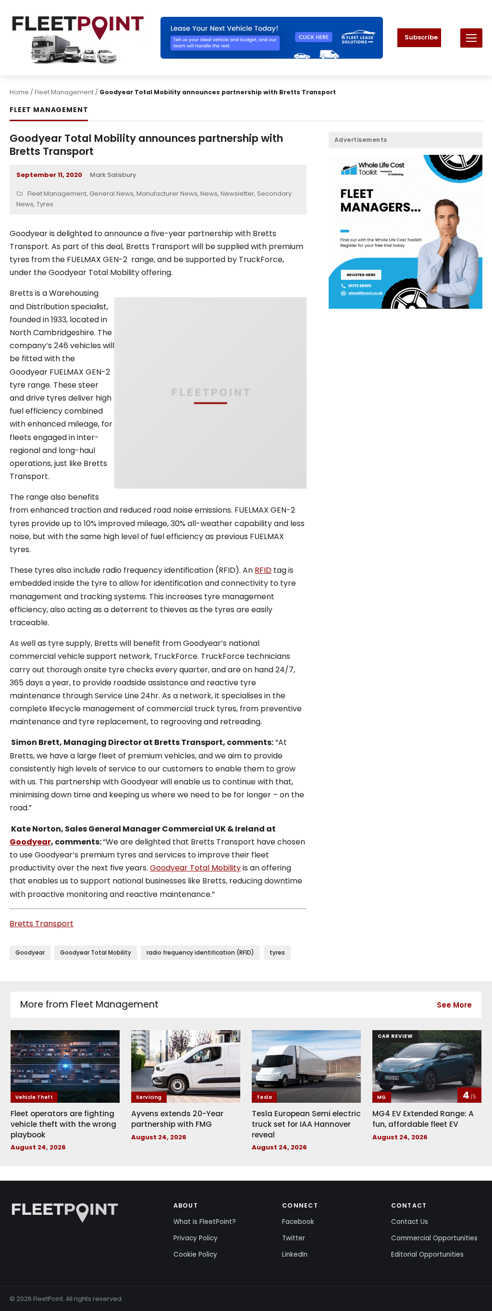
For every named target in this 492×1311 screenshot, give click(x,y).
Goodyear (30, 841)
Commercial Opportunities (434, 1238)
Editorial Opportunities (427, 1254)
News (209, 193)
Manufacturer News (166, 193)
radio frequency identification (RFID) (200, 952)
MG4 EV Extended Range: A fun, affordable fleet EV (423, 1119)
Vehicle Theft (34, 1097)
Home (19, 92)
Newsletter (237, 193)
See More (454, 1005)
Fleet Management (64, 92)
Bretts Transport (42, 923)
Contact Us (409, 1221)
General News (111, 193)
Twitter (293, 1238)
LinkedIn (295, 1254)
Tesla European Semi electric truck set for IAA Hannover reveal (306, 1124)
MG (381, 1097)
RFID (263, 570)
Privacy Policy (195, 1238)
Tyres (45, 204)
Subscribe (421, 37)
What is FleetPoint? (204, 1221)
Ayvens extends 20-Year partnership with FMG (177, 1119)
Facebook (298, 1221)
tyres (277, 952)
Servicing (149, 1097)
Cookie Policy (195, 1254)
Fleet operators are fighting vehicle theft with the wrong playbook (63, 1124)
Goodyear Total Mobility (195, 867)
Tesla (264, 1097)
